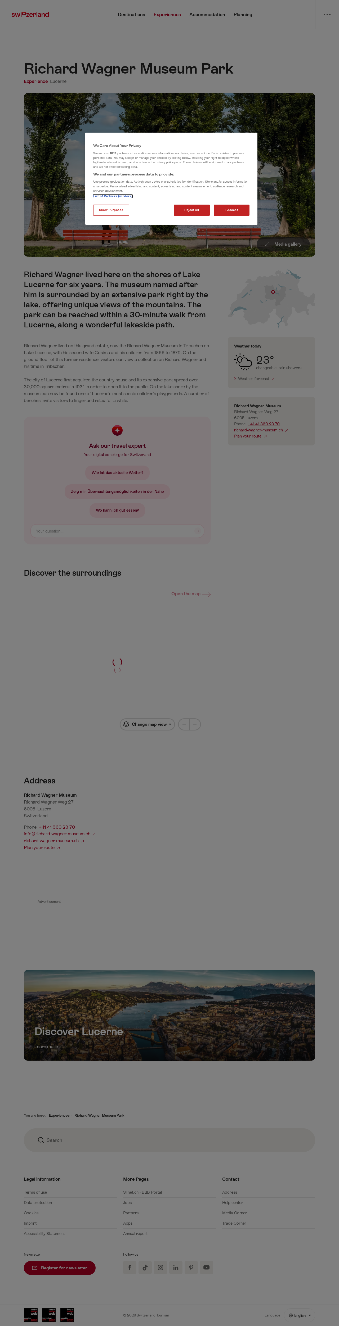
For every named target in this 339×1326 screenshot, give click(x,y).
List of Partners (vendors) (112, 196)
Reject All (191, 210)
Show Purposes (111, 210)
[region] (171, 179)
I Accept (231, 210)
